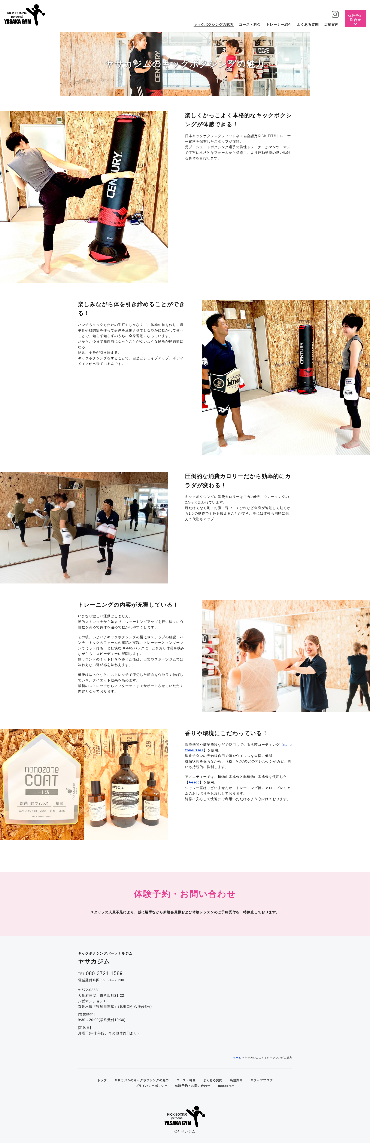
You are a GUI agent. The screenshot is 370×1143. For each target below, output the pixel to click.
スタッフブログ (261, 1080)
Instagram (226, 1085)
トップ (102, 1080)
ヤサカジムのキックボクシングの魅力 (141, 1080)
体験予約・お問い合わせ (192, 1085)
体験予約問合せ (355, 18)
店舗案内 (236, 1080)
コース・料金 (186, 1080)
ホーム (237, 1057)
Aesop (194, 782)
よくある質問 (212, 1080)
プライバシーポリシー (152, 1085)
